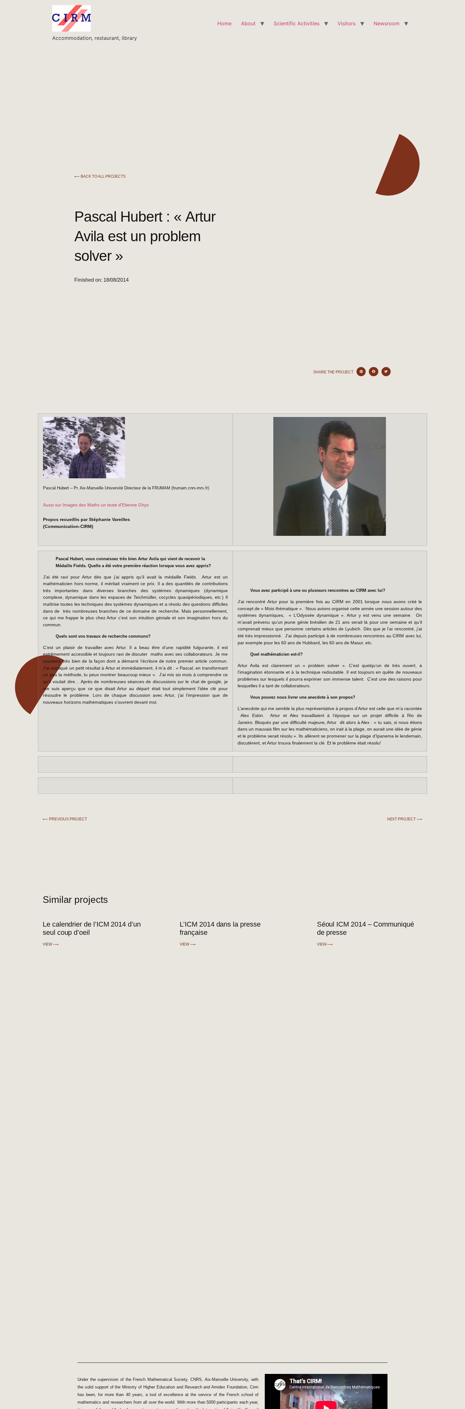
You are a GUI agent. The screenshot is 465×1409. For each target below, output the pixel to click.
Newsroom (387, 23)
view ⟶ (51, 944)
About (248, 23)
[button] (361, 371)
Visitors (347, 23)
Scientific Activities (296, 23)
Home (224, 23)
